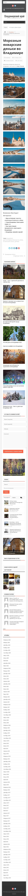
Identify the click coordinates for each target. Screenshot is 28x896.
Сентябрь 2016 (7, 831)
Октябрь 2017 (7, 797)
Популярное (7, 497)
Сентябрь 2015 (7, 862)
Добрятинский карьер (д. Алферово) (13, 474)
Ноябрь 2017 (7, 795)
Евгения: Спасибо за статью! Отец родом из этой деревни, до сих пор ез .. (16, 617)
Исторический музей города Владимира (11, 322)
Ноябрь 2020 (7, 709)
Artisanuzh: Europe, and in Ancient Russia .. (15, 604)
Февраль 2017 (7, 818)
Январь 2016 (7, 852)
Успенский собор (8, 241)
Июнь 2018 (6, 777)
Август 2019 (6, 740)
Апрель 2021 (7, 702)
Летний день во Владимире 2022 (12, 342)
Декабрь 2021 (7, 699)
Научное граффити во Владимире (12, 346)
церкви (17, 241)
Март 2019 (6, 753)
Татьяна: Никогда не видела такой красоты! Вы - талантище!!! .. (16, 623)
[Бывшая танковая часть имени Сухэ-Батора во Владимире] (14, 292)
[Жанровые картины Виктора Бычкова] (6, 510)
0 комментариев (9, 60)
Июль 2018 (6, 774)
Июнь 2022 (6, 689)
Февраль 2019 (7, 756)
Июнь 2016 (6, 839)
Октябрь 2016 (7, 828)
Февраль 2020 (7, 725)
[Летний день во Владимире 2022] (14, 333)
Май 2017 (6, 810)
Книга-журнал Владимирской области (13, 891)
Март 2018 (6, 784)
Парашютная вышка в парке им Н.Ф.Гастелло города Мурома (15, 531)
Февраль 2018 (7, 787)
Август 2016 (6, 834)
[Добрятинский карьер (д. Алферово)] (14, 467)
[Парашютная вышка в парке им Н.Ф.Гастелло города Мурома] (6, 531)
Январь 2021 (7, 707)
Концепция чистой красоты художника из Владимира (11, 365)
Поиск (6, 492)
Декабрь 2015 (7, 854)
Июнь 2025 (6, 658)
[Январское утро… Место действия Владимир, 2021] (14, 397)
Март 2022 (6, 694)
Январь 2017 (7, 821)
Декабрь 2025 (7, 645)
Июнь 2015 (6, 870)
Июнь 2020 (6, 722)
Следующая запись (18, 256)
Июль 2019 (6, 743)
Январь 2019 (7, 759)
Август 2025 (6, 655)
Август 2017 (6, 803)
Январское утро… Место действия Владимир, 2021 (13, 407)
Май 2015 (6, 872)
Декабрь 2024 (7, 663)
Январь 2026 (7, 642)
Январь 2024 (7, 671)
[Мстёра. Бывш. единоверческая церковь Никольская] (6, 502)
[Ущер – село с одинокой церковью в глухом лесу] (14, 271)
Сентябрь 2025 (7, 653)
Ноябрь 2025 (7, 647)
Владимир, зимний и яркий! (14, 232)
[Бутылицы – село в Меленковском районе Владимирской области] (6, 523)
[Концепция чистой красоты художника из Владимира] (14, 356)
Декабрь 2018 (7, 761)
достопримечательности (11, 240)
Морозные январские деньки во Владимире (13, 46)
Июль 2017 (6, 805)
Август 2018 (6, 772)
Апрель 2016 (7, 844)
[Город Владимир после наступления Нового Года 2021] (14, 377)
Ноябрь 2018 (7, 764)
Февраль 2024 (7, 668)
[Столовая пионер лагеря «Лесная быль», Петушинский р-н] (6, 516)
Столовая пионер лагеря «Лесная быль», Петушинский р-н (16, 516)
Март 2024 (6, 665)
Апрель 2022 (7, 691)
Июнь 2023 (6, 678)
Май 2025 (6, 660)
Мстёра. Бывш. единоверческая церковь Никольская (16, 502)
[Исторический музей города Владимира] (14, 313)
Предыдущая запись (9, 254)
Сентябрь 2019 (7, 738)
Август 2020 (6, 717)
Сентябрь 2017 (7, 800)
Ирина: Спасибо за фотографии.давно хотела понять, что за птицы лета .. (16, 600)
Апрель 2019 (7, 751)
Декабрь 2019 (7, 730)
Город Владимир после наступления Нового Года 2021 (13, 386)
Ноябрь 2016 (7, 826)
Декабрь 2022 (7, 684)
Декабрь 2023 (7, 673)
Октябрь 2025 (7, 650)
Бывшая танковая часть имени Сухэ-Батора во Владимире (13, 301)
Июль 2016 (6, 836)
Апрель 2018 (7, 782)
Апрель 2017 (7, 813)
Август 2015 (6, 865)
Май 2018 (6, 779)
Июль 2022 (6, 686)
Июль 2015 (6, 867)
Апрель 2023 (7, 681)
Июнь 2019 (6, 746)
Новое (14, 497)
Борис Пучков (20, 66)
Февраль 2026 (7, 640)
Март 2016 (6, 846)
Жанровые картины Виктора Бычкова (15, 509)
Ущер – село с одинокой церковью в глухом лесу (13, 281)
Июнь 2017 (6, 808)
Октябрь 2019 (7, 735)
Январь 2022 (7, 697)
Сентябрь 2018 (7, 769)
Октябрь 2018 (7, 766)
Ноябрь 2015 (7, 857)
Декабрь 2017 (7, 792)
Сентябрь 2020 (7, 715)
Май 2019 (6, 748)
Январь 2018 (7, 790)
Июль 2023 (6, 676)
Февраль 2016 (7, 849)
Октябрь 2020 (7, 712)
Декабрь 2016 (7, 823)
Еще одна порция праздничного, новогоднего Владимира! (13, 228)
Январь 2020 (7, 728)
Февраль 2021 (7, 704)
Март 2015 (6, 875)
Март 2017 (6, 815)
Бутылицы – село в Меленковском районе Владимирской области (15, 523)
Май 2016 (6, 841)
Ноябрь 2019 (7, 733)
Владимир (11, 32)
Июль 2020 (6, 720)
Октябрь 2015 (7, 859)
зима (21, 240)
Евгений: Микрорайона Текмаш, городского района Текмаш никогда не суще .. (16, 611)
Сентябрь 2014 (7, 878)
